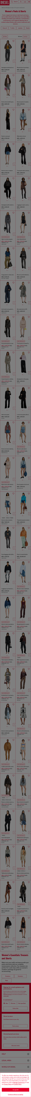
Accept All (15, 1089)
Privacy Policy (7, 1084)
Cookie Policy (17, 1084)
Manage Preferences (19, 1082)
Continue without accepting (15, 1094)
